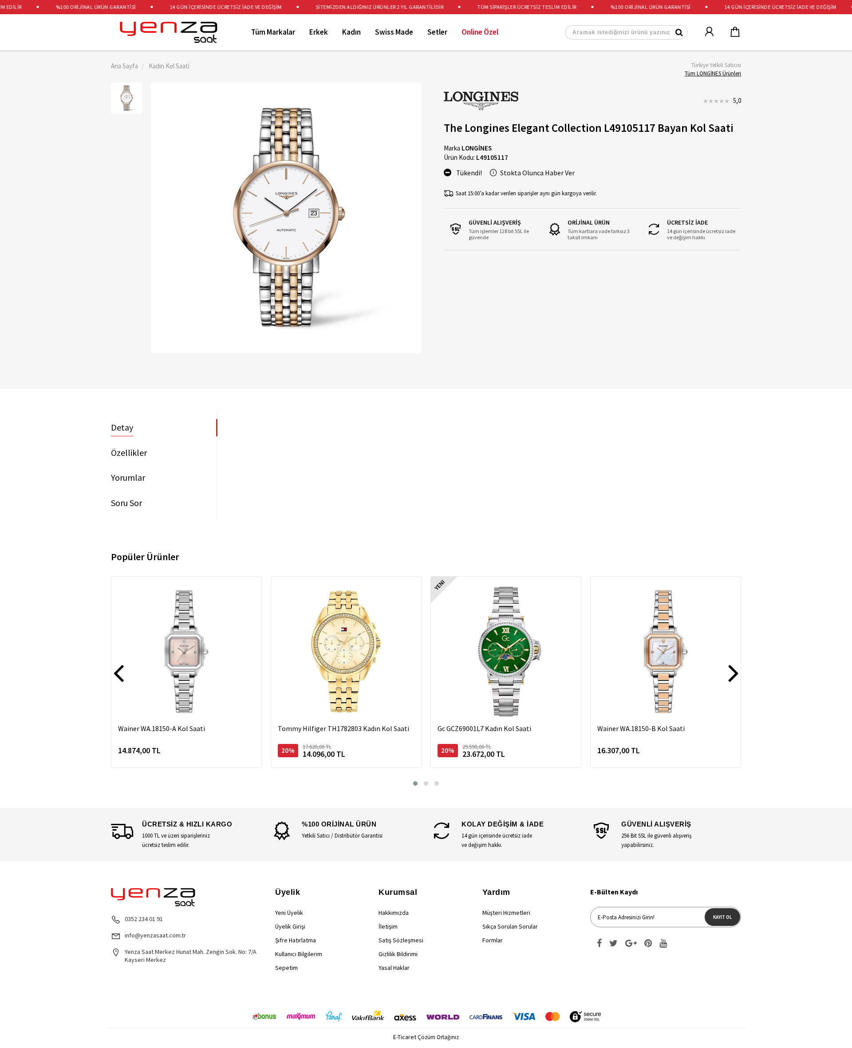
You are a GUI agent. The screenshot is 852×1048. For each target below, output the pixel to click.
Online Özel (480, 32)
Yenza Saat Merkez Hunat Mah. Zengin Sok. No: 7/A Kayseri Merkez (190, 956)
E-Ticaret (404, 1037)
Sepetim (286, 968)
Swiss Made (394, 32)
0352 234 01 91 (144, 919)
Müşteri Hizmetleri (506, 913)
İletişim (388, 926)
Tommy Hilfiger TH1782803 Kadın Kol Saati (343, 728)
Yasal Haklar (394, 968)
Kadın (351, 32)
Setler (437, 32)
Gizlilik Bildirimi (398, 954)
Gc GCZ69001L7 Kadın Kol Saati (484, 728)
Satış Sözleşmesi (401, 940)
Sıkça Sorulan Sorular (510, 926)
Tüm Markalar (273, 32)
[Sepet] (729, 32)
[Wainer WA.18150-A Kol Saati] (186, 651)
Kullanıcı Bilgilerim (298, 954)
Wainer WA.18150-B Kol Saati (641, 728)
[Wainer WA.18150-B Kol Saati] (665, 651)
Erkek (318, 32)
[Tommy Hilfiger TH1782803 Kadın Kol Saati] (346, 651)
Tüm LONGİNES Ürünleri (713, 73)
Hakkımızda (394, 913)
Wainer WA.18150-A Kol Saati (161, 728)
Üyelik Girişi (290, 926)
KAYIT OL (722, 917)
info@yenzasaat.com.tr (155, 935)
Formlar (492, 940)
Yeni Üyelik (289, 913)
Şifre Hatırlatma (295, 940)
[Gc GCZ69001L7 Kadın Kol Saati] (506, 651)
